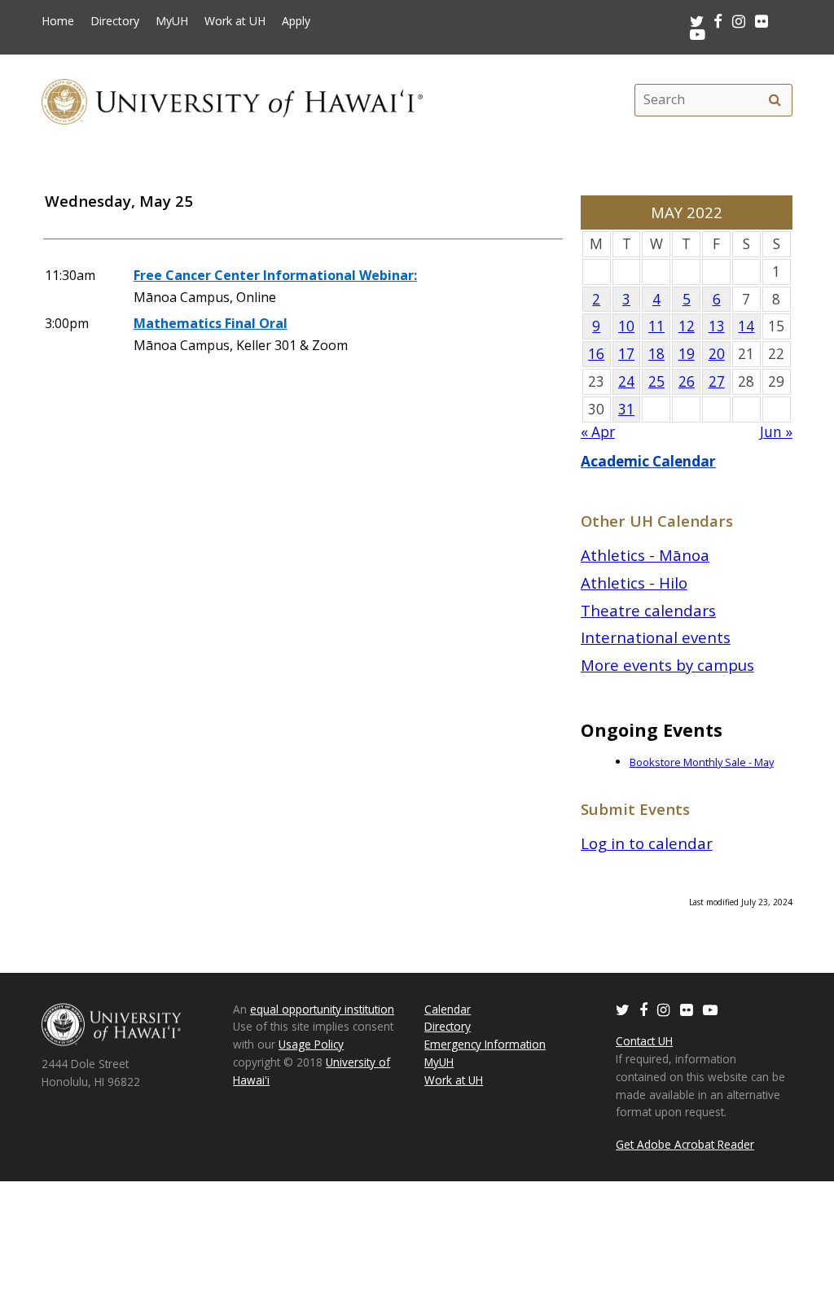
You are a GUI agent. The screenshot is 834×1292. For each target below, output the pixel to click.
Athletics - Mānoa (645, 555)
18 (656, 353)
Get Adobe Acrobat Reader (685, 1144)
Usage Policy (311, 1044)
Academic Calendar (648, 461)
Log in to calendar (647, 843)
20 (717, 353)
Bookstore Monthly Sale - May (702, 762)
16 (596, 353)
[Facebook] (643, 1009)
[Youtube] (697, 34)
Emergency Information (485, 1044)
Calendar (447, 1009)
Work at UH (235, 21)
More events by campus (667, 665)
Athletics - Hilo (634, 582)
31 (626, 409)
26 (686, 381)
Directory (114, 21)
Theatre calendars (648, 610)
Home (58, 21)
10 (626, 326)
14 (746, 326)
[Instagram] (663, 1009)
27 (717, 381)
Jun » (776, 432)
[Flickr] (686, 1009)
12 (686, 326)
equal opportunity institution (322, 1009)
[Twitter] (623, 1009)
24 (626, 381)
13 (717, 326)
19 (686, 353)
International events (656, 637)
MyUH (172, 21)
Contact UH (644, 1041)
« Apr (598, 432)
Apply (296, 21)
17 (626, 353)
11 (656, 326)
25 (656, 381)
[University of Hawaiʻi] (232, 100)
